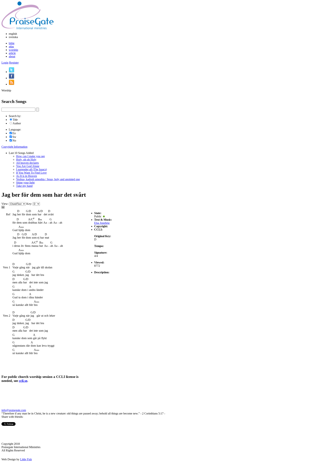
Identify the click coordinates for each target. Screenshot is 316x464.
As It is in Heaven (26, 176)
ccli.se (23, 381)
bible (11, 43)
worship (13, 49)
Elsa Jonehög (102, 223)
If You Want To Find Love (31, 172)
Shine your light (25, 182)
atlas (11, 46)
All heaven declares (27, 162)
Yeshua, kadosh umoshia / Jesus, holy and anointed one (48, 179)
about (12, 56)
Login (4, 62)
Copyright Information (14, 146)
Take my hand (24, 185)
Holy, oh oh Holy (26, 159)
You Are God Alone (27, 166)
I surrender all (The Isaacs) (31, 169)
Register (14, 62)
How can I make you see (30, 156)
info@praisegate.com (13, 410)
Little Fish (26, 459)
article (12, 53)
